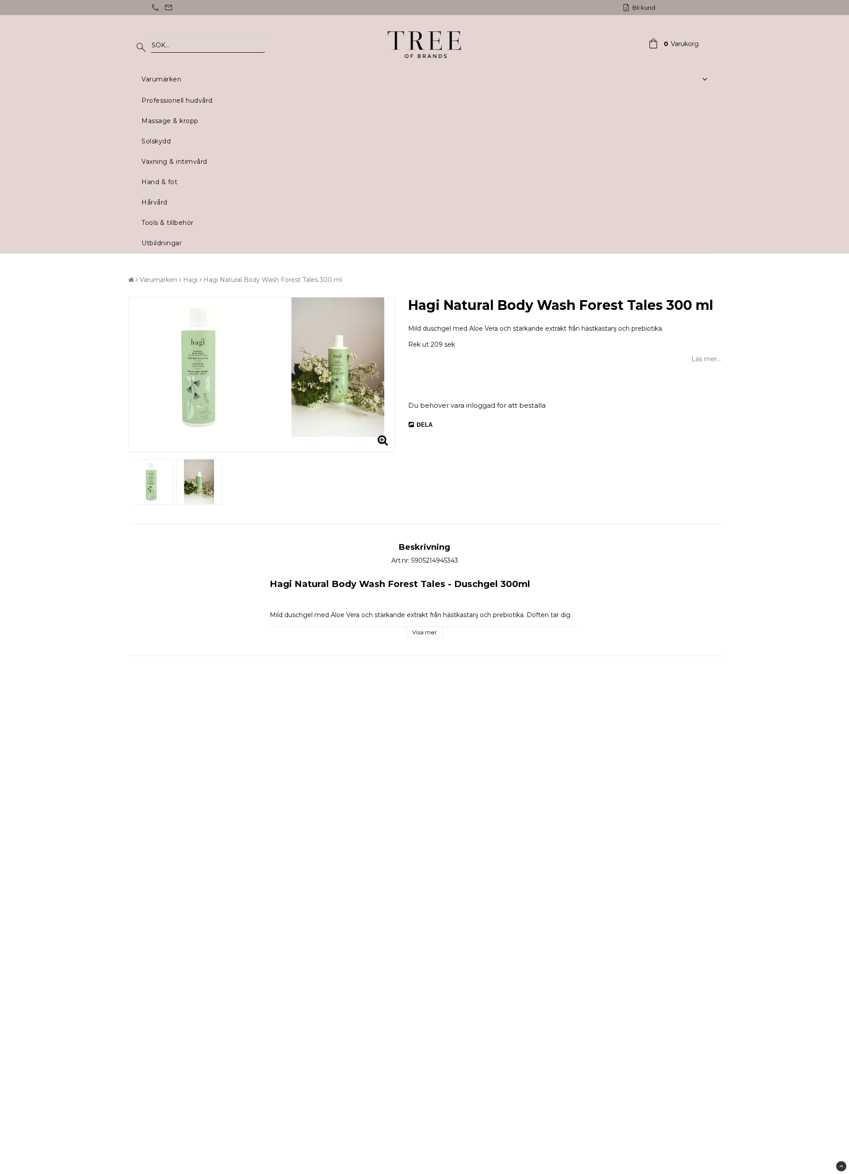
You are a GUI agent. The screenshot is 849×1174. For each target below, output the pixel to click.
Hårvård (155, 202)
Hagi (190, 280)
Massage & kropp (170, 121)
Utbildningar (162, 243)
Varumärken (161, 79)
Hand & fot (159, 182)
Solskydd (156, 141)
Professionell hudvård (177, 100)
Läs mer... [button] (706, 359)
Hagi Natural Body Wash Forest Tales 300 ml (272, 280)
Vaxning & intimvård (174, 162)
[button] (673, 44)
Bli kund (643, 7)
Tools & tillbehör (168, 223)
